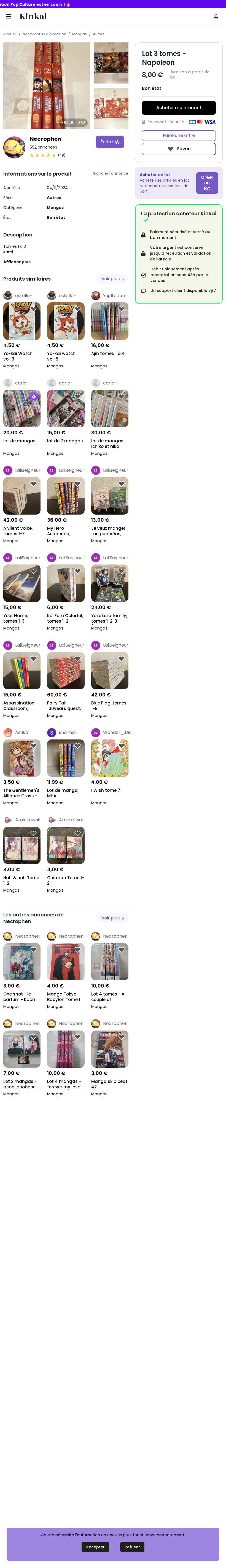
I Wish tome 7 (105, 790)
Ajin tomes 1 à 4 (108, 353)
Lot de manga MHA (62, 793)
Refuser (132, 1547)
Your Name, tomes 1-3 (15, 618)
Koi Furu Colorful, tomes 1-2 (65, 618)
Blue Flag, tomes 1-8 (109, 705)
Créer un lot (207, 183)
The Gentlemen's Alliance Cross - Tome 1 (21, 794)
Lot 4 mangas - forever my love (64, 1084)
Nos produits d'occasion (44, 34)
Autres (98, 34)
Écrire (107, 142)
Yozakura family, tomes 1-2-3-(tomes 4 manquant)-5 (109, 619)
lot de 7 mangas (65, 441)
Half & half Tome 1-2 (21, 880)
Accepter (95, 1547)
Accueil (10, 34)
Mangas (79, 34)
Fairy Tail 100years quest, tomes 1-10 (64, 706)
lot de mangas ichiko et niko (107, 443)
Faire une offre (179, 135)
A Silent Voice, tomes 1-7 (18, 531)
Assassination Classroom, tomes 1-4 (18, 706)
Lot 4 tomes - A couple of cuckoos (107, 997)
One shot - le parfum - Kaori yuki (19, 997)
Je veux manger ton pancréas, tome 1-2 (108, 531)
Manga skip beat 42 (109, 1084)
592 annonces (43, 147)
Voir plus (111, 279)
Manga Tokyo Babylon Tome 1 (63, 996)
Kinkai (33, 16)
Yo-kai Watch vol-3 (18, 356)
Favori (183, 149)
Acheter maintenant (178, 107)
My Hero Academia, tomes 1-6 (58, 531)
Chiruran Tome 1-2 (65, 880)
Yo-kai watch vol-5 (61, 356)
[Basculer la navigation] (8, 16)
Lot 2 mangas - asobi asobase (20, 1084)
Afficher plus (17, 262)
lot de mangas (19, 441)
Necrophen (45, 139)
